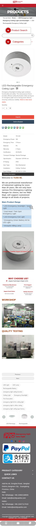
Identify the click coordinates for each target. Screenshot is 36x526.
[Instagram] (23, 441)
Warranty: (6, 149)
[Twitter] (15, 441)
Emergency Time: (8, 142)
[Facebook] (11, 441)
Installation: (6, 168)
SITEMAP (24, 518)
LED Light (6, 385)
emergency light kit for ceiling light (13, 402)
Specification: (7, 158)
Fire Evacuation (8, 398)
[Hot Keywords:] (32, 35)
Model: (5, 136)
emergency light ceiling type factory (14, 409)
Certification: (7, 152)
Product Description (9, 174)
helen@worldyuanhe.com (17, 507)
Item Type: (6, 165)
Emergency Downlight (20, 395)
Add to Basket (18, 122)
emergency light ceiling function (12, 392)
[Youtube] (19, 441)
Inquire (18, 117)
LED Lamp (16, 385)
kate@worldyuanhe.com (16, 498)
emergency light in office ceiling (12, 405)
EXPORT (11, 518)
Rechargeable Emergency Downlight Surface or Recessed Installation (24, 423)
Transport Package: (9, 155)
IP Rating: (6, 162)
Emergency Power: (9, 139)
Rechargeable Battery (9, 388)
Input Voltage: (7, 171)
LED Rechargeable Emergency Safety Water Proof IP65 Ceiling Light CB (11, 423)
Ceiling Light (7, 395)
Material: (6, 145)
